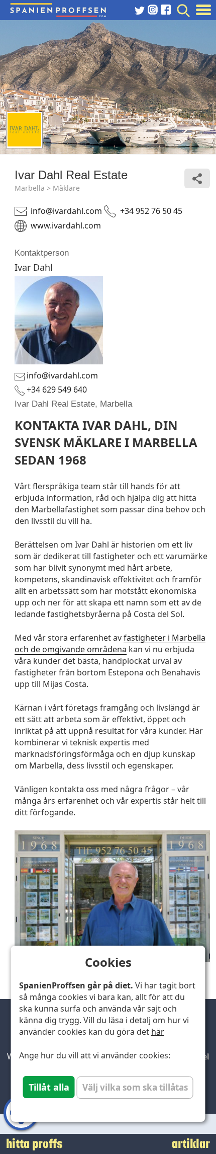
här (157, 1031)
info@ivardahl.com (66, 210)
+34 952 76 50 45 (151, 210)
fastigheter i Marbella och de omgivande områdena (110, 643)
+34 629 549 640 (57, 389)
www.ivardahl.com (66, 225)
